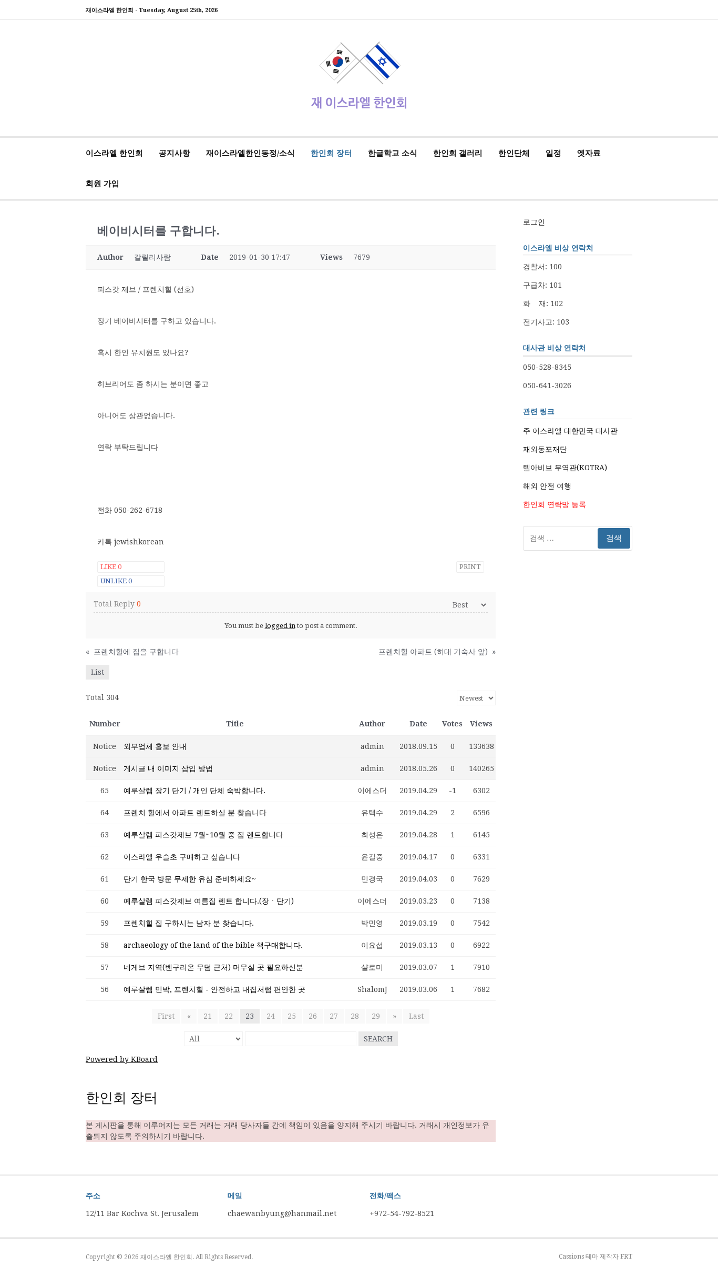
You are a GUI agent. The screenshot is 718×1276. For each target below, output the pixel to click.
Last (416, 1016)
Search (378, 1039)
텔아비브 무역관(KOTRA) (565, 467)
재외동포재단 (545, 449)
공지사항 (174, 153)
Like (110, 567)
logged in (280, 626)
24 (270, 1016)
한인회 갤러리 (458, 153)
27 (334, 1016)
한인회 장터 (331, 153)
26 (313, 1016)
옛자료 (589, 153)
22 (228, 1016)
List (97, 672)
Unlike (116, 581)
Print (470, 567)
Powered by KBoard (122, 1059)
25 (292, 1016)
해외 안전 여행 (547, 486)
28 (355, 1016)
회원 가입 (102, 183)
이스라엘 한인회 (114, 153)
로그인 (534, 222)
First (166, 1016)
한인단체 (514, 153)
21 (207, 1016)
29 (376, 1016)
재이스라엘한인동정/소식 (250, 153)
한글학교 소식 (392, 153)
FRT (626, 1256)
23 (249, 1016)
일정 (553, 153)
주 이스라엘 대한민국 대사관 (570, 431)
